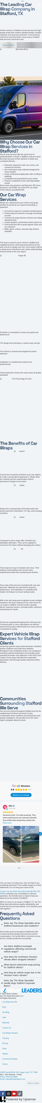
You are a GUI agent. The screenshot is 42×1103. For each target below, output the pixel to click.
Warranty (5, 1023)
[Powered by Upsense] (3, 1099)
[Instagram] (8, 1093)
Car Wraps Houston (10, 1033)
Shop (4, 1048)
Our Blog (5, 1012)
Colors (5, 1064)
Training (5, 1038)
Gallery (5, 1054)
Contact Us (6, 1028)
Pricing (5, 1043)
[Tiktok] (19, 1093)
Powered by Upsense (21, 1099)
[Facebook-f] (3, 1093)
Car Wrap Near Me (9, 1002)
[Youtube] (14, 1093)
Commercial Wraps (9, 1059)
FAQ (4, 1007)
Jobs (4, 1017)
